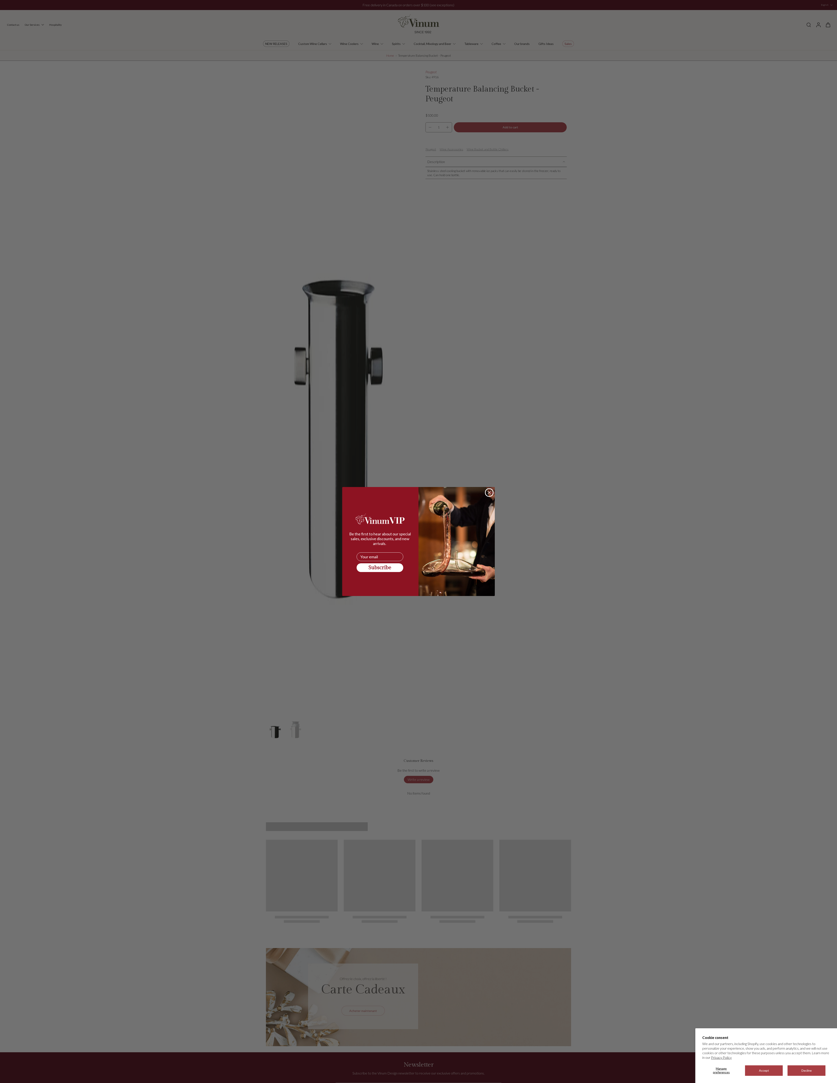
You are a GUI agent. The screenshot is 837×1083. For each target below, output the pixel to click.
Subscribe (380, 568)
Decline (806, 1070)
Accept (764, 1070)
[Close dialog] (489, 492)
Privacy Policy (721, 1057)
